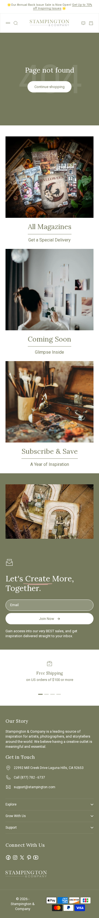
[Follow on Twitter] (22, 857)
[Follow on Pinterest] (29, 857)
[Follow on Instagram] (15, 857)
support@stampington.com (34, 787)
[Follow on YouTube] (35, 857)
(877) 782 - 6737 (32, 777)
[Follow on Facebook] (8, 857)
